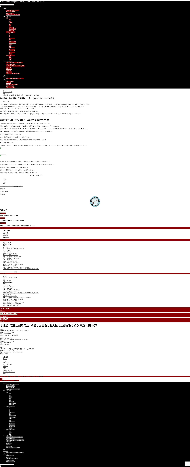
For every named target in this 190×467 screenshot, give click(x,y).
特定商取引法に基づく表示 (13, 15)
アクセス (5, 76)
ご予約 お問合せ (7, 244)
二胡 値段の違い (10, 64)
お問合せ (5, 80)
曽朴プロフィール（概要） (10, 265)
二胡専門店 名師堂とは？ (12, 10)
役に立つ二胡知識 (7, 61)
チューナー (12, 52)
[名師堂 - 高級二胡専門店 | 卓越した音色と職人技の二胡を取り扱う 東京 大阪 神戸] (22, 2)
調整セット (12, 47)
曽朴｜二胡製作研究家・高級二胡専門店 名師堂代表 (17, 267)
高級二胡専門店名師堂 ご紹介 (15, 78)
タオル (10, 53)
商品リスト (6, 363)
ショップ (8, 83)
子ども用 (11, 30)
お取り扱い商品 (7, 16)
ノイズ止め (12, 38)
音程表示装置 (12, 41)
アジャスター (12, 43)
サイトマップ (6, 250)
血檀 (10, 21)
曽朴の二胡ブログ (7, 370)
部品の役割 (9, 69)
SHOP (4, 367)
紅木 (10, 25)
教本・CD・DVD (10, 55)
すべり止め (12, 49)
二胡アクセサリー (10, 32)
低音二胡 (11, 27)
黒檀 (10, 24)
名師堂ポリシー (10, 13)
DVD (10, 58)
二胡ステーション (10, 87)
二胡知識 (8, 67)
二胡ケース (12, 50)
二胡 (7, 18)
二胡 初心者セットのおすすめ (14, 62)
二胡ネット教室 (10, 86)
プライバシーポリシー (9, 247)
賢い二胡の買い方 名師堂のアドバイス (13, 248)
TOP (4, 279)
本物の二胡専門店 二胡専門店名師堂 (13, 264)
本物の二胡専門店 (10, 11)
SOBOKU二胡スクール (12, 84)
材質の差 (8, 70)
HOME (5, 8)
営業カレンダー (10, 81)
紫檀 (10, 19)
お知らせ (5, 75)
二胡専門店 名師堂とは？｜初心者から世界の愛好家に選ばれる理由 (21, 269)
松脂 (10, 46)
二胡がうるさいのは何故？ (13, 73)
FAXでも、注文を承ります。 (10, 255)
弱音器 (10, 44)
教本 (10, 57)
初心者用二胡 (12, 29)
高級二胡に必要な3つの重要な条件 (15, 65)
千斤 (10, 39)
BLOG (4, 276)
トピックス (9, 72)
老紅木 (10, 22)
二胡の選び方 (6, 230)
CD (10, 59)
